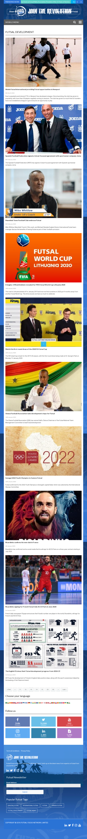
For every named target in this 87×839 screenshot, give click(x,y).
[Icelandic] (37, 703)
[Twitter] (11, 771)
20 (47, 689)
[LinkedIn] (7, 771)
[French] (27, 703)
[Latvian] (46, 703)
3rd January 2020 (10, 610)
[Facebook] (14, 771)
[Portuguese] (52, 703)
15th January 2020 (10, 353)
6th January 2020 (10, 546)
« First (9, 689)
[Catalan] (10, 703)
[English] (22, 703)
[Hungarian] (35, 703)
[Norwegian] (48, 703)
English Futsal (13, 805)
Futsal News (31, 810)
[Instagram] (18, 771)
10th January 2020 (10, 481)
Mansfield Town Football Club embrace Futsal (23, 220)
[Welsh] (69, 703)
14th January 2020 (10, 417)
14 (36, 689)
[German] (29, 703)
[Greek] (31, 703)
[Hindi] (33, 703)
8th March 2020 (9, 93)
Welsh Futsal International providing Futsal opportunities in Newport (32, 89)
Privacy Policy (25, 751)
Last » (64, 689)
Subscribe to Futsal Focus (66, 11)
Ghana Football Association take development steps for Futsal (30, 413)
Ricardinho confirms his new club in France (21, 542)
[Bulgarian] (8, 703)
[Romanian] (54, 703)
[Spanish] (58, 703)
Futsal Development (15, 810)
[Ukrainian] (66, 703)
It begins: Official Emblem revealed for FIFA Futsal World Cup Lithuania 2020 (35, 285)
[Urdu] (67, 703)
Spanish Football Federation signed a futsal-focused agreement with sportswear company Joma (43, 156)
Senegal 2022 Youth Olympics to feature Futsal (23, 478)
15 (42, 689)
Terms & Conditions (12, 751)
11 (20, 689)
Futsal (44, 805)
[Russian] (56, 703)
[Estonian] (24, 703)
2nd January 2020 (10, 675)
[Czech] (16, 703)
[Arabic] (6, 703)
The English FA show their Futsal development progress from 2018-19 (32, 671)
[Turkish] (64, 703)
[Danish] (18, 703)
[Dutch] (20, 703)
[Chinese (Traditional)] (14, 703)
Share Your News (16, 11)
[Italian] (41, 703)
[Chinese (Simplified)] (12, 703)
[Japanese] (43, 703)
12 (25, 689)
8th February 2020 (10, 159)
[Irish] (39, 703)
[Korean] (45, 703)
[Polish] (50, 703)
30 (53, 689)
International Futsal (30, 805)
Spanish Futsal (57, 805)
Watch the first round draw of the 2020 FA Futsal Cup (26, 349)
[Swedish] (60, 703)
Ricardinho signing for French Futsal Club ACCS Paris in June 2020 (30, 607)
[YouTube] (21, 771)
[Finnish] (25, 703)
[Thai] (62, 703)
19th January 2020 (10, 288)
